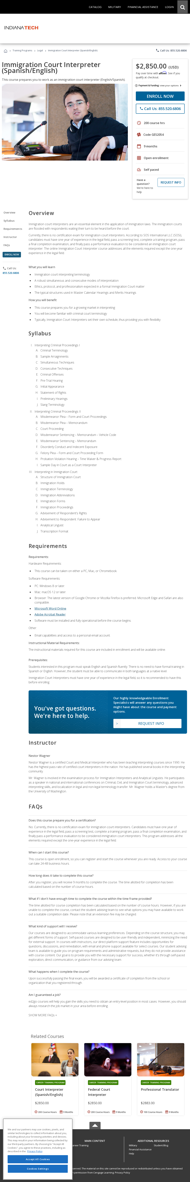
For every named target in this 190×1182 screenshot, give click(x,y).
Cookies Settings (38, 1168)
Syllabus (9, 220)
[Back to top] (95, 1140)
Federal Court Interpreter (99, 1092)
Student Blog (161, 1145)
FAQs (7, 245)
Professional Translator (160, 1089)
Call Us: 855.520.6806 (171, 50)
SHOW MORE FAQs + (43, 1015)
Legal (40, 50)
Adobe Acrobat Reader (50, 614)
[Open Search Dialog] (182, 6)
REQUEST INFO (171, 182)
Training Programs (22, 50)
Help (131, 1153)
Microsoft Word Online (50, 608)
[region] (38, 1149)
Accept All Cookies (38, 1159)
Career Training (79, 1145)
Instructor (10, 237)
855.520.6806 (11, 273)
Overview (9, 212)
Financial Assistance (140, 1149)
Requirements (13, 229)
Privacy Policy (122, 1172)
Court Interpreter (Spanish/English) (49, 1092)
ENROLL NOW (160, 96)
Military (133, 1145)
